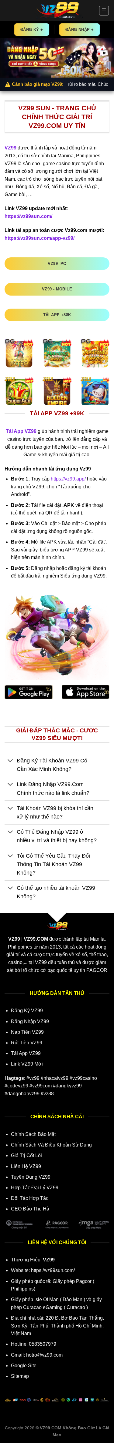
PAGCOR (96, 970)
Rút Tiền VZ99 (26, 1042)
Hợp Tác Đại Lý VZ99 (34, 1187)
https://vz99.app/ (68, 478)
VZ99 (10, 147)
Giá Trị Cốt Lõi (26, 1155)
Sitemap (20, 1376)
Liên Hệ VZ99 (26, 1166)
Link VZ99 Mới (27, 1063)
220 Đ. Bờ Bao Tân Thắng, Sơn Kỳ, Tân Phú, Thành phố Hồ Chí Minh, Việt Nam (57, 1325)
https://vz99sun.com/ (53, 1270)
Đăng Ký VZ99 (27, 1010)
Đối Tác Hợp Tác (29, 1198)
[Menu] (104, 10)
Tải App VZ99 (26, 1053)
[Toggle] (10, 761)
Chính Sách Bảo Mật (33, 1134)
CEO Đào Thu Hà (30, 1208)
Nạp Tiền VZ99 (27, 1032)
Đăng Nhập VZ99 (30, 1021)
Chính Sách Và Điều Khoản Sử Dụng (51, 1144)
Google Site (23, 1365)
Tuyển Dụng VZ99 (30, 1177)
